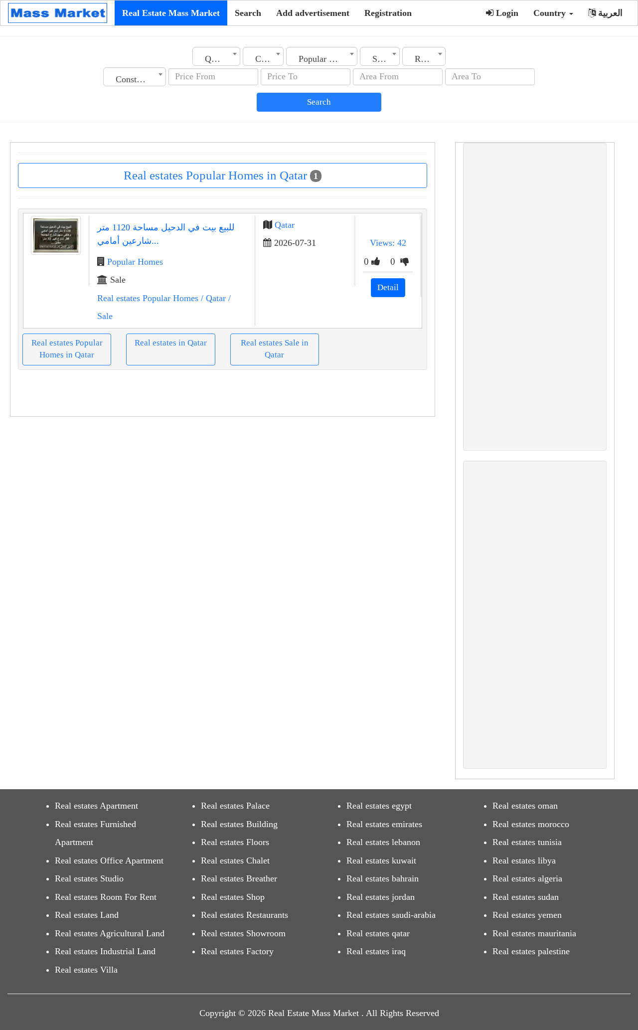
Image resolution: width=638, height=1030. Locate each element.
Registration (388, 13)
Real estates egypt (379, 806)
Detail (388, 287)
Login (505, 13)
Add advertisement (312, 13)
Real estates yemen (527, 915)
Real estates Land (87, 915)
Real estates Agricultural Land (109, 933)
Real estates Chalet (235, 860)
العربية (609, 13)
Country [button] (550, 13)
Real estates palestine (531, 951)
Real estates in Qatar (171, 342)
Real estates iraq (376, 951)
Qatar (285, 225)
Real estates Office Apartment (109, 860)
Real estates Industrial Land (105, 951)
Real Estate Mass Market (171, 13)
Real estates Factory (237, 951)
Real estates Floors (235, 842)
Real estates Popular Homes (147, 298)
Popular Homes (135, 262)
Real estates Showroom (243, 933)
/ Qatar (212, 298)
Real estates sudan (525, 897)
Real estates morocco (530, 824)
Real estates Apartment (96, 806)
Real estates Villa (86, 970)
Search (248, 13)
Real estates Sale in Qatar (275, 348)
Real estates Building (239, 824)
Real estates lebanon (383, 842)
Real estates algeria (527, 878)
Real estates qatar (378, 933)
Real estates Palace (235, 806)
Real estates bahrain (382, 878)
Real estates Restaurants (244, 915)
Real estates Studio (89, 878)
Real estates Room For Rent (106, 897)
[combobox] (216, 56)
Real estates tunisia (527, 842)
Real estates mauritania (534, 933)
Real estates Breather (239, 878)
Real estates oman (525, 806)
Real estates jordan (380, 897)
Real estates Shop (233, 897)
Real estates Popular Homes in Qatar (67, 348)
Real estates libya (524, 860)
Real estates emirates (384, 824)
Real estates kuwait (381, 860)
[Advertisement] (535, 296)
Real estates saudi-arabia (391, 915)
